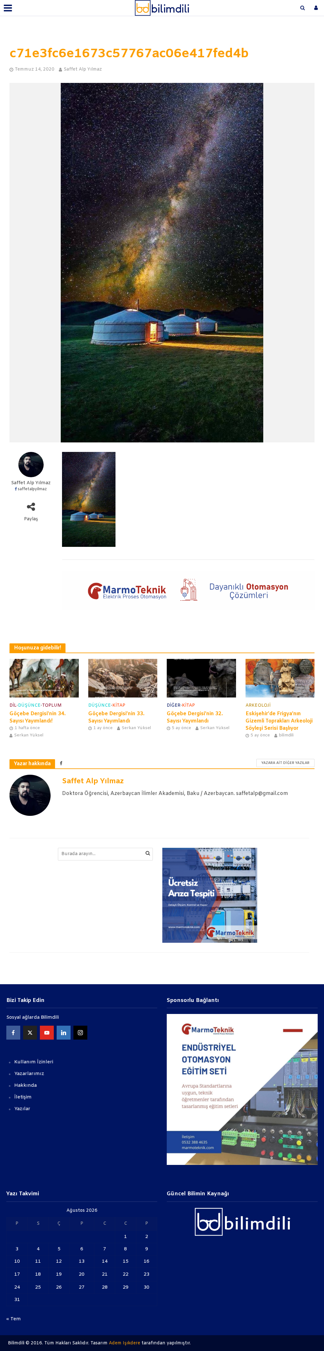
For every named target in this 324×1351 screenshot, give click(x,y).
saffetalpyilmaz (32, 489)
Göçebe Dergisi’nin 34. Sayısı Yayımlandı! (37, 717)
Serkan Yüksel (28, 735)
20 (81, 1274)
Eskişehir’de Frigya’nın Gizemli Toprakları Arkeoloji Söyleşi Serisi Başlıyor (279, 721)
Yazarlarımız (29, 1074)
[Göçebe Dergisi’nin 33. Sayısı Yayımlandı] (123, 678)
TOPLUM (52, 706)
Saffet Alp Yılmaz (83, 69)
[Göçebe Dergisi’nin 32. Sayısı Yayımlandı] (201, 678)
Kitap (118, 706)
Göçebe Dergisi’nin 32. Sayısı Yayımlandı (195, 717)
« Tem (13, 1319)
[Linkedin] (64, 1033)
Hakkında (25, 1085)
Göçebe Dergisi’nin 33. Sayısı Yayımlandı (116, 717)
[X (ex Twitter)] (30, 1033)
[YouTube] (47, 1033)
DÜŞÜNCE (29, 706)
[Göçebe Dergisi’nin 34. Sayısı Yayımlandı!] (44, 678)
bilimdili (286, 735)
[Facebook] (13, 1033)
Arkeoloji (258, 706)
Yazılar (22, 1109)
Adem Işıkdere (124, 1343)
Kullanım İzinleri (33, 1062)
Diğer (173, 706)
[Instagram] (80, 1033)
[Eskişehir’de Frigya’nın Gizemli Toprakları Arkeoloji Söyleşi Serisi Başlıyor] (280, 678)
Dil (12, 706)
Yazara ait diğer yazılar (285, 763)
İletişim (23, 1097)
